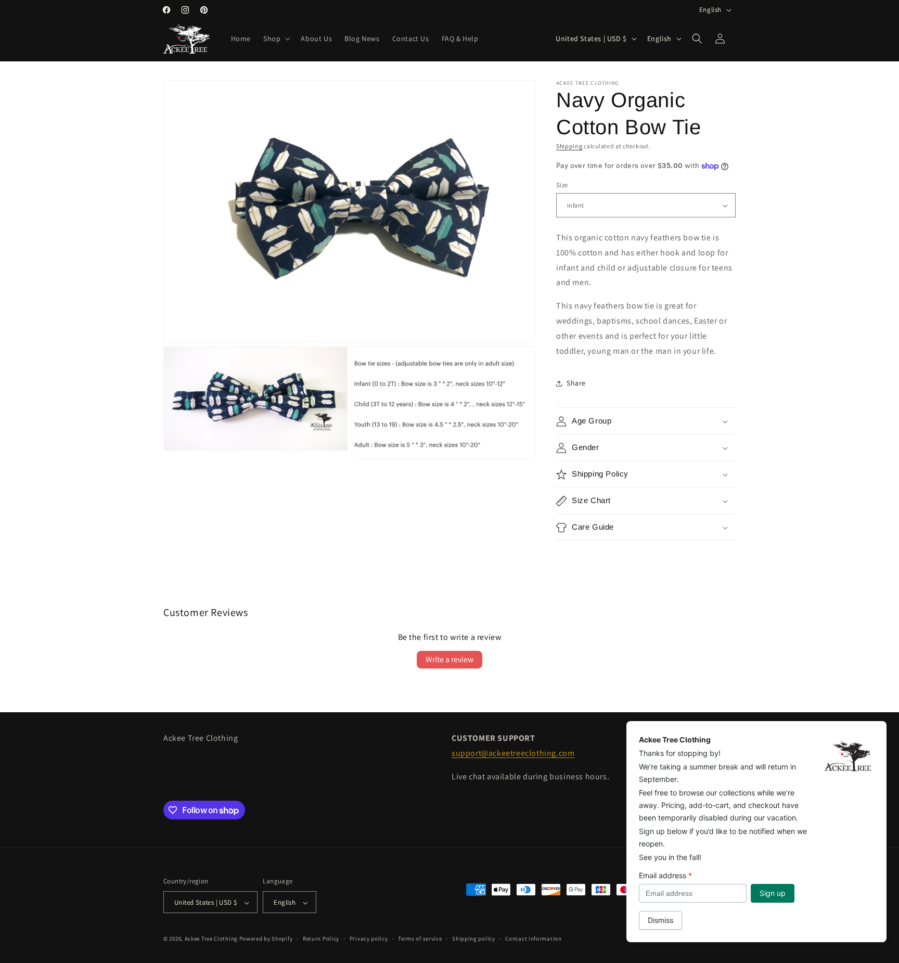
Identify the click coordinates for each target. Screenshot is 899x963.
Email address (665, 875)
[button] (275, 38)
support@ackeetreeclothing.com (513, 753)
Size (562, 185)
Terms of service (420, 938)
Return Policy (321, 938)
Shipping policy (473, 938)
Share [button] (576, 383)
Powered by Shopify (266, 939)
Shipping (569, 146)
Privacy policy (369, 938)
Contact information (533, 938)
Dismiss (660, 920)
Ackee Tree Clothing (211, 939)
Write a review (449, 659)
